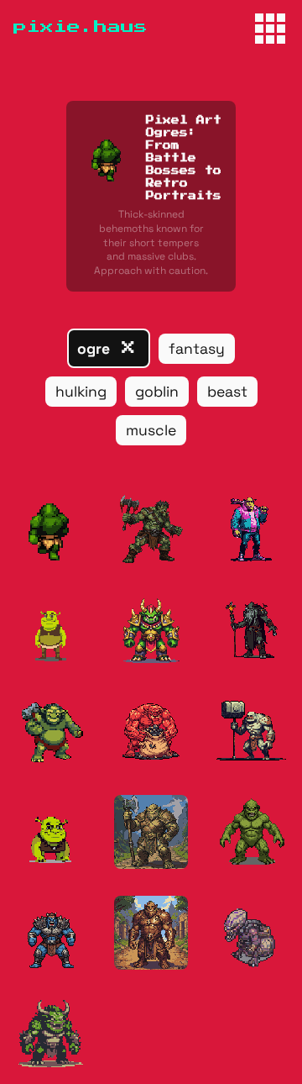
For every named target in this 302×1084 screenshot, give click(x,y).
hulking (81, 391)
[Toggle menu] (270, 28)
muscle (151, 430)
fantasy (197, 348)
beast (227, 391)
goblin (157, 391)
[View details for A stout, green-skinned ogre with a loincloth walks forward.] (50, 529)
